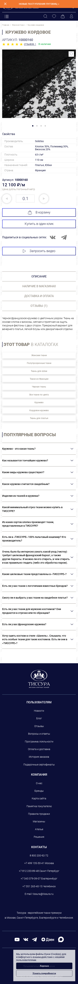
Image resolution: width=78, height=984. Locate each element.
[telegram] (34, 939)
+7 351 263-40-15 (32, 886)
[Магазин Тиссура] (39, 678)
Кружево (39, 402)
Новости (39, 710)
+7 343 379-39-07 (31, 878)
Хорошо (44, 965)
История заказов (39, 756)
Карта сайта (39, 798)
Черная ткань (39, 386)
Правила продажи (39, 813)
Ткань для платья (39, 418)
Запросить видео (42, 251)
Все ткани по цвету (39, 394)
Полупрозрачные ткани (39, 363)
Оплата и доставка (39, 749)
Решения (39, 836)
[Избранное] (54, 16)
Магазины (39, 821)
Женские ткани (39, 355)
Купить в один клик (39, 224)
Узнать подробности (44, 973)
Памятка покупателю (39, 806)
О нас (39, 783)
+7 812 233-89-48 (29, 870)
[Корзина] (62, 16)
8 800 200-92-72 (39, 855)
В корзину (43, 212)
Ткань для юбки (39, 371)
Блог (39, 718)
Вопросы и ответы (39, 733)
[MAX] (61, 939)
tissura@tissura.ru (43, 893)
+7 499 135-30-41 (34, 863)
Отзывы (39, 726)
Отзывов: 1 (30, 44)
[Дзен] (47, 939)
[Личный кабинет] (71, 16)
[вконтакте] (26, 939)
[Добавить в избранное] (71, 54)
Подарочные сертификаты (39, 764)
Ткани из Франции (39, 379)
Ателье (39, 829)
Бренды (39, 790)
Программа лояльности (39, 741)
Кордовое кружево (39, 410)
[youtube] (17, 939)
